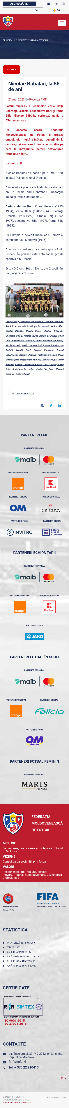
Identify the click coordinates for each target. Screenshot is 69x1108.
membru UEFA (10, 906)
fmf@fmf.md (17, 1061)
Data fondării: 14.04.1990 (21, 943)
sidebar (11, 69)
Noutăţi (22, 40)
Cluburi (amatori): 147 (19, 952)
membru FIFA (44, 906)
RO (58, 10)
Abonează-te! (19, 3)
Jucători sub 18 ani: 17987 (21, 966)
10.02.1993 (8, 909)
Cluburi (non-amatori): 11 (21, 961)
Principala (9, 40)
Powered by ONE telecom (55, 1097)
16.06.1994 (60, 906)
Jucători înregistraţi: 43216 (23, 956)
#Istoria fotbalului (22, 393)
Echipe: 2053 (14, 947)
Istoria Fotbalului (40, 40)
